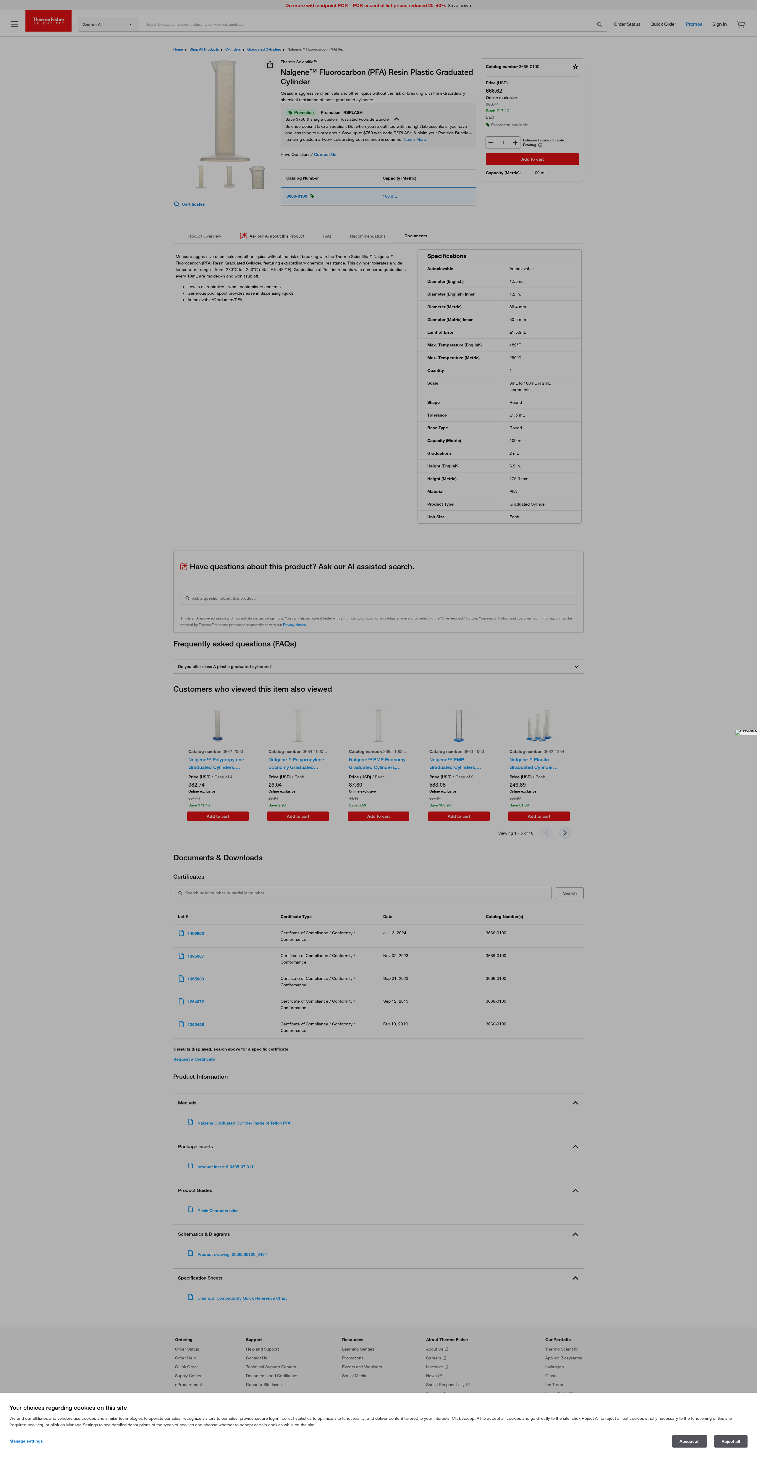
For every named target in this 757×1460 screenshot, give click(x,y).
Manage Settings (26, 1441)
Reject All (731, 1441)
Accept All (690, 1441)
